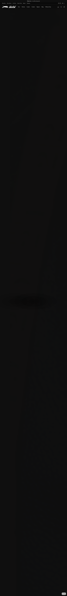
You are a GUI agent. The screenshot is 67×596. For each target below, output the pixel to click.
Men (19, 7)
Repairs (24, 3)
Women (23, 7)
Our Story (14, 3)
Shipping (28, 3)
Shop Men (4, 3)
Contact (33, 7)
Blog (42, 7)
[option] (33, 1)
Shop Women (9, 3)
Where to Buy (48, 7)
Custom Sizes (19, 3)
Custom (28, 7)
